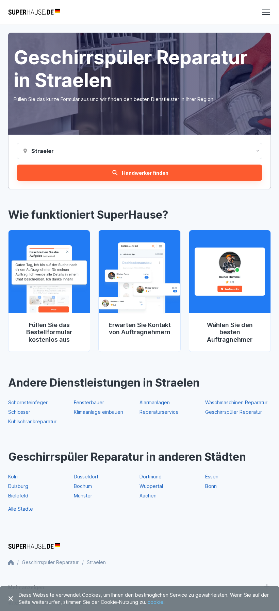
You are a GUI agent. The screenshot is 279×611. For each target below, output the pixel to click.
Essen (211, 476)
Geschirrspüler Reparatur (233, 412)
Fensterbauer (89, 402)
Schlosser (19, 412)
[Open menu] (266, 12)
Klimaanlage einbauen (98, 412)
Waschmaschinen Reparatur (236, 402)
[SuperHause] (34, 12)
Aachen (148, 495)
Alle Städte (20, 509)
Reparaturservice (159, 412)
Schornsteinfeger (28, 402)
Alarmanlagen (155, 402)
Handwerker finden (145, 173)
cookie (155, 602)
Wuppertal (151, 486)
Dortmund (151, 476)
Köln (13, 476)
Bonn (211, 486)
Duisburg (18, 486)
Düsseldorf (86, 476)
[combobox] (42, 151)
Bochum (83, 486)
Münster (83, 495)
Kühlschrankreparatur (32, 421)
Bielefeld (18, 495)
